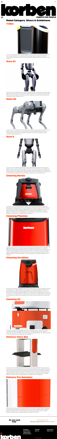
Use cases (37, 429)
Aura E (10, 136)
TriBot (10, 23)
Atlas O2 (11, 99)
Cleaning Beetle (15, 175)
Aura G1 (11, 61)
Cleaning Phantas (17, 216)
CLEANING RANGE (26, 432)
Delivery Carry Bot (17, 336)
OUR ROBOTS (26, 429)
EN (55, 1)
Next (49, 414)
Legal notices (50, 429)
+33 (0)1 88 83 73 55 (42, 420)
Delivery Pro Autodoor (19, 377)
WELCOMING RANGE (27, 433)
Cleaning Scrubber (17, 257)
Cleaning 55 (13, 299)
